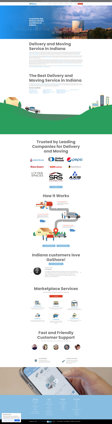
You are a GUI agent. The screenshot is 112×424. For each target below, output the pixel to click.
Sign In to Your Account (49, 404)
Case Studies (63, 407)
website (30, 54)
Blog (76, 404)
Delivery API (36, 54)
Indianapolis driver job (46, 90)
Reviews (35, 407)
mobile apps (78, 53)
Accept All (17, 420)
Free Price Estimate (35, 400)
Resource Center (49, 407)
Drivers (50, 3)
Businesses (55, 3)
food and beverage (61, 65)
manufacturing (37, 66)
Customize (5, 420)
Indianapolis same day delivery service (62, 90)
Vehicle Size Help (35, 406)
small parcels (59, 60)
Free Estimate (56, 187)
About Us (76, 400)
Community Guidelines (49, 411)
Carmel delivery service (33, 89)
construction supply (74, 65)
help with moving (35, 83)
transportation (44, 66)
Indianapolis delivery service (47, 89)
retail (55, 65)
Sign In (75, 3)
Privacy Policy (76, 414)
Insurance (35, 409)
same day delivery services (57, 83)
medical (40, 66)
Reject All (11, 420)
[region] (11, 417)
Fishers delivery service (33, 90)
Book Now (80, 3)
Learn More (56, 296)
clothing (70, 65)
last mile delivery (47, 83)
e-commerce (80, 65)
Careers (76, 402)
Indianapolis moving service (60, 89)
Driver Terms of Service (49, 414)
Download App (35, 402)
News (77, 407)
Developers (66, 3)
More (71, 3)
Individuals (61, 3)
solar (57, 65)
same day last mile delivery (33, 53)
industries (50, 65)
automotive (66, 65)
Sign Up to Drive (49, 402)
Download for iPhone (49, 245)
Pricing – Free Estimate (63, 402)
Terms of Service (35, 411)
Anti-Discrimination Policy (77, 409)
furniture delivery (41, 83)
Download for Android (63, 245)
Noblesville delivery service (74, 89)
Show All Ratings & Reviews (56, 263)
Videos (77, 406)
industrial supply (31, 66)
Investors (76, 411)
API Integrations (62, 404)
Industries (62, 406)
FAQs (35, 404)
